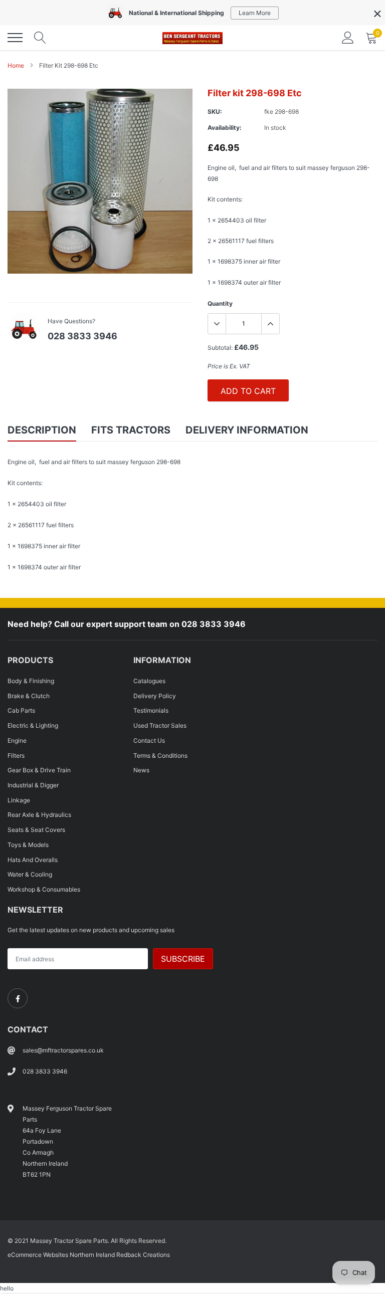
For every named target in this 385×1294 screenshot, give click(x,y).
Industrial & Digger (33, 785)
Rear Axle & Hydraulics (39, 814)
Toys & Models (28, 844)
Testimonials (150, 710)
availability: (225, 127)
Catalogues (149, 681)
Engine (17, 740)
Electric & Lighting (33, 725)
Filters (16, 755)
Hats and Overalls (33, 860)
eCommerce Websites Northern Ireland (61, 1254)
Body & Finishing (31, 681)
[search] (40, 37)
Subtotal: (220, 347)
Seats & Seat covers (36, 829)
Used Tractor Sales (159, 725)
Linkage (19, 800)
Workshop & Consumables (44, 889)
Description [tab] (42, 430)
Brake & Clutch (29, 696)
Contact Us (149, 740)
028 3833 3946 (82, 336)
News (141, 770)
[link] (18, 998)
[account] (348, 37)
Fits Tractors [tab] (130, 430)
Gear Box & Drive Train (39, 770)
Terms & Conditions (160, 755)
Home (16, 65)
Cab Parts (21, 710)
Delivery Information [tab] (246, 430)
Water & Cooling (30, 874)
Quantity (220, 303)
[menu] (15, 37)
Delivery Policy (154, 696)
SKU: (215, 111)
